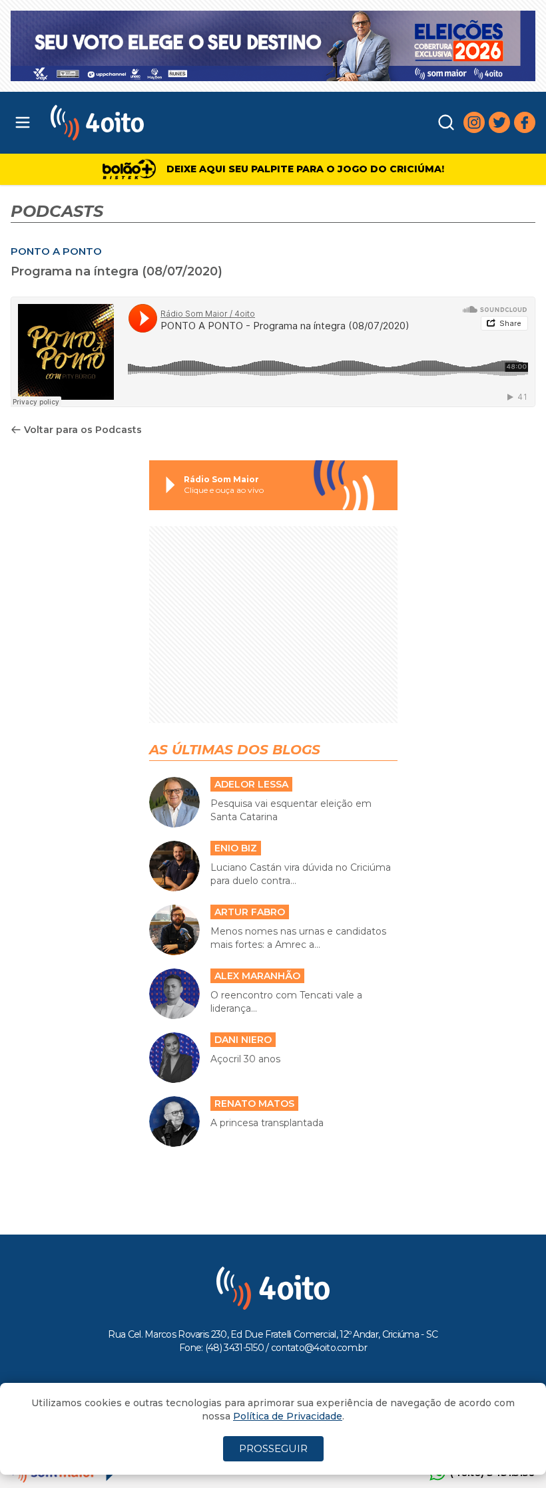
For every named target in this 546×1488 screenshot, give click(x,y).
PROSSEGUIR (273, 1448)
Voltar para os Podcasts (83, 430)
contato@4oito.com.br (319, 1348)
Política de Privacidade (287, 1416)
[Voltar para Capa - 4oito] (165, 122)
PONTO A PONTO (56, 251)
